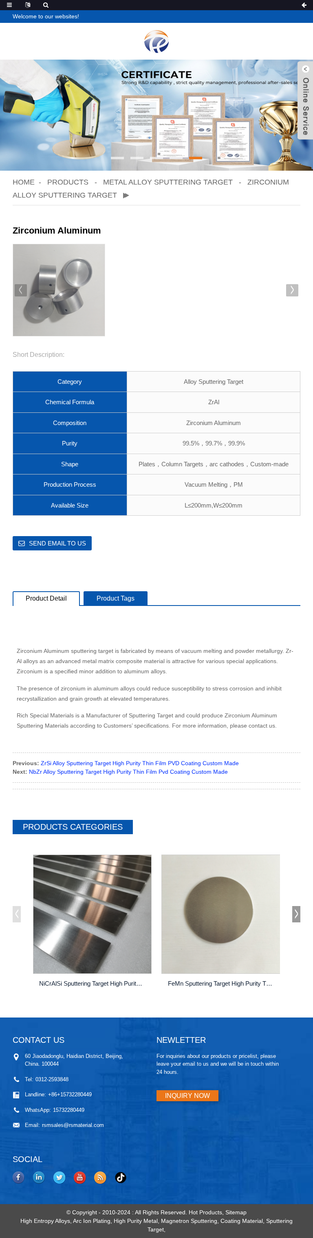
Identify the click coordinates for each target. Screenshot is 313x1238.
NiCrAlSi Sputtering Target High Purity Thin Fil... (93, 983)
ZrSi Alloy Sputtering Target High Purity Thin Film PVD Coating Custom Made (140, 763)
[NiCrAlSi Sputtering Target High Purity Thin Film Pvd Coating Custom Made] (92, 914)
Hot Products (205, 1212)
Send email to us (57, 543)
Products (67, 182)
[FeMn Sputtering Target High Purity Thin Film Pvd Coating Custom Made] (221, 914)
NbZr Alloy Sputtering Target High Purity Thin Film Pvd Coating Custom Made (128, 771)
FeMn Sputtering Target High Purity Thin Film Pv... (222, 983)
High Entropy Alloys (45, 1221)
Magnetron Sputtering (189, 1221)
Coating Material (241, 1221)
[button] (117, 158)
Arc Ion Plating (91, 1221)
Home (24, 182)
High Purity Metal (136, 1221)
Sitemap (236, 1212)
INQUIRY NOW (187, 1095)
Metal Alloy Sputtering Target (168, 182)
